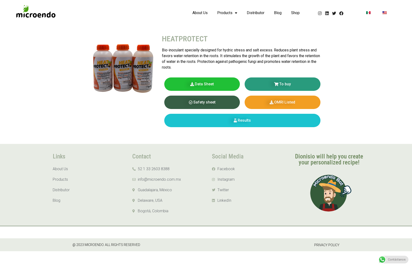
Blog (278, 13)
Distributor (255, 13)
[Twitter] (334, 13)
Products (224, 13)
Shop (295, 13)
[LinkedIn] (327, 13)
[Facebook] (341, 13)
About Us (200, 13)
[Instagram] (320, 13)
